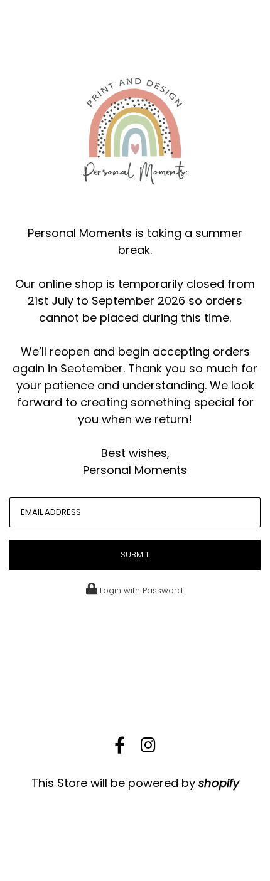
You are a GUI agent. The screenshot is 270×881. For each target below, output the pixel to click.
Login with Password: (142, 590)
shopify (218, 783)
